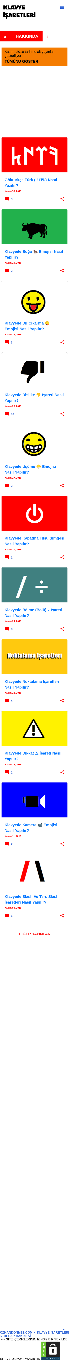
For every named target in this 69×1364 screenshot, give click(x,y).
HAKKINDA (27, 36)
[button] (62, 199)
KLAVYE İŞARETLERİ (19, 11)
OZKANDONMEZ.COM (16, 1332)
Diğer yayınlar (34, 934)
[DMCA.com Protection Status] (50, 1359)
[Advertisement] (34, 103)
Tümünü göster (21, 61)
